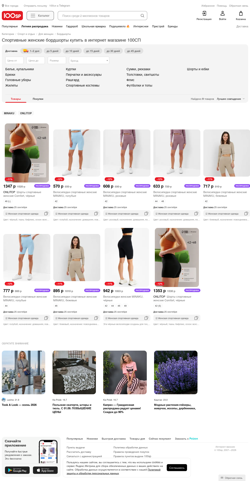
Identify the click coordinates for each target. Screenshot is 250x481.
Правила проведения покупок (131, 451)
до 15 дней (92, 51)
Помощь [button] (222, 5)
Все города (11, 5)
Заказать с (186, 438)
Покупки (38, 98)
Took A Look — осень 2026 (19, 405)
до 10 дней (72, 51)
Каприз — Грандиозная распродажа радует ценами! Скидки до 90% (122, 408)
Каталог (44, 15)
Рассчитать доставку (79, 451)
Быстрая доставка (114, 438)
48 (125, 305)
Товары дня (137, 438)
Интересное (140, 26)
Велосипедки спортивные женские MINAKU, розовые (125, 193)
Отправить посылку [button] (35, 5)
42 (56, 201)
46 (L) (8, 201)
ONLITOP (26, 113)
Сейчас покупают (160, 438)
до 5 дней (52, 51)
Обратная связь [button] (238, 5)
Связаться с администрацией (84, 456)
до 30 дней (113, 51)
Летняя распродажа (34, 26)
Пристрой (158, 26)
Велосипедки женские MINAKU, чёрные (123, 298)
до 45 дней (133, 51)
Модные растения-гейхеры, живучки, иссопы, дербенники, (175, 406)
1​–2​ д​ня (34, 51)
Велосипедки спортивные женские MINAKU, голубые (75, 193)
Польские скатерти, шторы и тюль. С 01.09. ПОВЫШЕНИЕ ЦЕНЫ (72, 408)
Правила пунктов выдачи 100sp (132, 456)
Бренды (173, 26)
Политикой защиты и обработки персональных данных (114, 471)
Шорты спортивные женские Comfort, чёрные (22, 193)
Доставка (242, 26)
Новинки (57, 26)
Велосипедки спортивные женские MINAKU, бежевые (225, 193)
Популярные (10, 26)
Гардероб (72, 26)
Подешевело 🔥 (119, 26)
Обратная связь (233, 478)
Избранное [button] (208, 5)
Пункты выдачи (76, 447)
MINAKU (9, 113)
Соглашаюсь (176, 467)
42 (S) (158, 305)
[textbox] (89, 60)
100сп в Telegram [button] (59, 5)
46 (162, 201)
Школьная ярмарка (94, 26)
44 (156, 201)
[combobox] (89, 60)
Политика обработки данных (130, 447)
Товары (16, 98)
